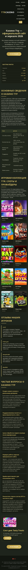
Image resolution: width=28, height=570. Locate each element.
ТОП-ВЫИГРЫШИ (20, 18)
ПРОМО (18, 2)
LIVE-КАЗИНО (20, 15)
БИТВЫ (23, 5)
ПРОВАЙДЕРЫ (20, 12)
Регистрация (14, 54)
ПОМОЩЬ (18, 5)
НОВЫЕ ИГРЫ (20, 9)
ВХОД (20, 22)
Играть (7, 538)
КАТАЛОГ (23, 2)
